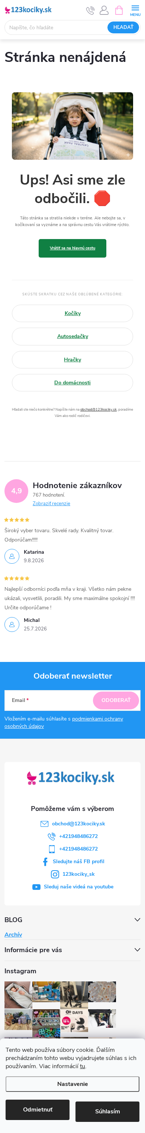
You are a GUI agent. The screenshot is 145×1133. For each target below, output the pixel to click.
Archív (13, 935)
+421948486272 (78, 836)
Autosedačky (72, 336)
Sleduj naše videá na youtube (78, 886)
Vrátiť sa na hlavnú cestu (72, 248)
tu (82, 1066)
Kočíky (73, 313)
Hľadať (123, 27)
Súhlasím (107, 1111)
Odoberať (116, 700)
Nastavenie (72, 1084)
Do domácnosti (72, 382)
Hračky (72, 359)
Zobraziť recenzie (51, 503)
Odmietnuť (37, 1110)
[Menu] (135, 10)
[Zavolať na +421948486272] (90, 10)
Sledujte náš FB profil (78, 861)
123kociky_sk (78, 874)
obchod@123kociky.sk (98, 409)
